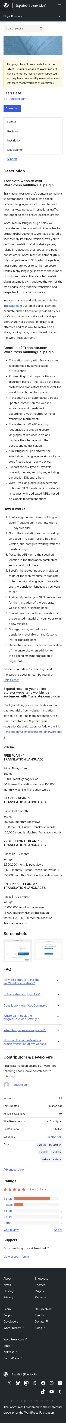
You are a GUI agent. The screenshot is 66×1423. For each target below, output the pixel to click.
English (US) (55, 1136)
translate (43, 1152)
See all (58, 1230)
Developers (11, 1321)
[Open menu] (60, 5)
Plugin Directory (13, 16)
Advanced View (14, 1169)
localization (55, 1145)
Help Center (11, 680)
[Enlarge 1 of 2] (27, 944)
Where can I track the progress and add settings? (21, 1017)
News (7, 1285)
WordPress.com (15, 1339)
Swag (40, 1328)
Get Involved (43, 1309)
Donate (41, 1321)
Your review (11, 1230)
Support (12, 159)
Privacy (8, 1297)
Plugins (39, 1291)
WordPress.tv (14, 1328)
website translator (51, 1159)
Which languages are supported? (25, 1030)
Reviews (12, 131)
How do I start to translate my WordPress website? (21, 981)
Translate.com (17, 98)
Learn (7, 1309)
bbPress (11, 1352)
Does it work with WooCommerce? (26, 1005)
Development (15, 149)
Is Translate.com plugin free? (22, 994)
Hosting (9, 1291)
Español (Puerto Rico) (26, 1374)
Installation (14, 140)
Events (39, 1315)
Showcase (41, 1278)
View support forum (16, 1256)
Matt (8, 1346)
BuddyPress (13, 1358)
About (7, 1278)
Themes (40, 1285)
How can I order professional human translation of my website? (25, 1042)
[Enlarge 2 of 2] (57, 944)
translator (56, 1152)
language (41, 1145)
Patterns (40, 1297)
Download (12, 108)
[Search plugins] (40, 28)
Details (11, 122)
